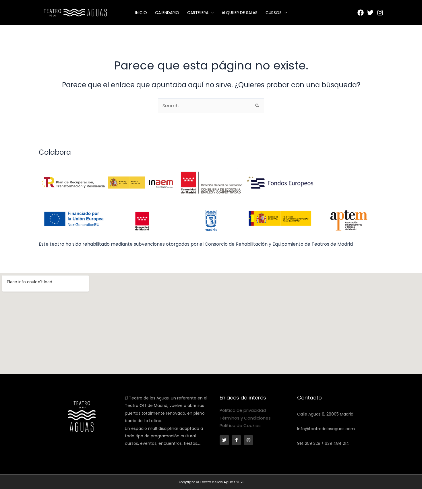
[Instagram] (380, 12)
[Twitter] (370, 12)
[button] (211, 12)
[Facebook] (360, 12)
